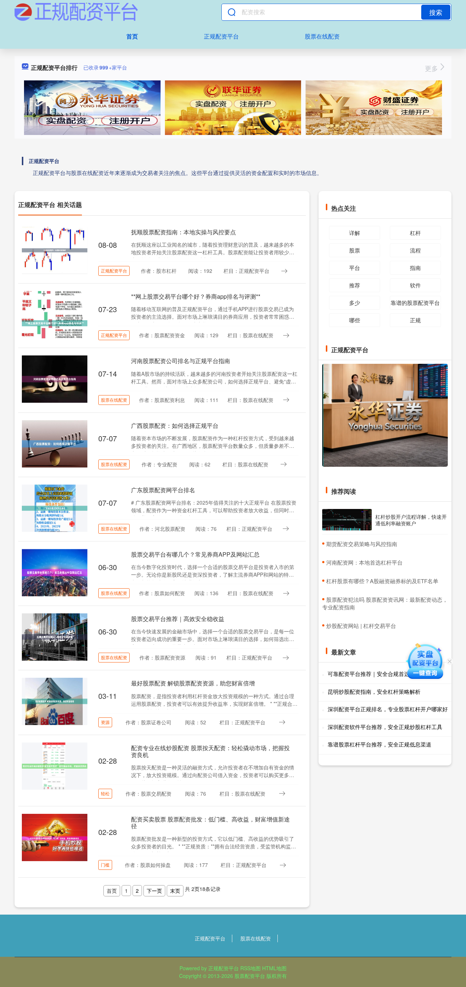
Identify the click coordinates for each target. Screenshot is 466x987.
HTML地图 (274, 968)
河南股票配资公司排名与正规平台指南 (180, 361)
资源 (105, 722)
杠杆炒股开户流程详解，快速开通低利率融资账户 (411, 520)
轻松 (105, 793)
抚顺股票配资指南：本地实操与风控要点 (183, 232)
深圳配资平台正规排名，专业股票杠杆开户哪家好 (388, 709)
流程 (415, 250)
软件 (415, 285)
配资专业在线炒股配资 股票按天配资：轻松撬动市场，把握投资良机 (210, 751)
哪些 (354, 320)
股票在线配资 (322, 36)
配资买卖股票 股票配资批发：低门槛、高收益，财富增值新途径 (210, 822)
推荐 (354, 285)
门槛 (105, 864)
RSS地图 (250, 968)
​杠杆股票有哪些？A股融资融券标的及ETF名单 (382, 581)
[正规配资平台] (76, 12)
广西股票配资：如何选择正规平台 (174, 425)
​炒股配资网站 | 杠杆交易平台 (361, 625)
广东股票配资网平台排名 (163, 490)
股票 (354, 250)
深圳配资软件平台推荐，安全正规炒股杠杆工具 (385, 727)
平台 (354, 267)
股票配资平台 (249, 975)
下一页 (154, 890)
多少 (354, 302)
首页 (132, 36)
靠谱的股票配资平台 (415, 302)
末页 (175, 890)
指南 (415, 267)
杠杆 (415, 232)
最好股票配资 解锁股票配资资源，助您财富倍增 (193, 683)
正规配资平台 (221, 36)
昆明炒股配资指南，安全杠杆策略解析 (374, 691)
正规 (415, 320)
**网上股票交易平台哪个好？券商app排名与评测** (195, 296)
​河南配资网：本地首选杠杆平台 (364, 562)
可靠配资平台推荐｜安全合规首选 (369, 673)
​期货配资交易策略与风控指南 (361, 544)
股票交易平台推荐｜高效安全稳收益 (177, 618)
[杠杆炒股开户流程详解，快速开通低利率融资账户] (347, 519)
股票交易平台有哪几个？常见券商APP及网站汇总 (195, 554)
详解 (354, 232)
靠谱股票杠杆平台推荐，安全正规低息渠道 (379, 744)
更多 (432, 68)
